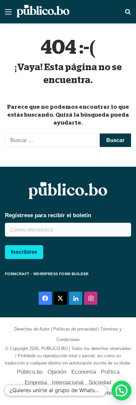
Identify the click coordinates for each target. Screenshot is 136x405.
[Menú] (8, 14)
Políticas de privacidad (75, 329)
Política (110, 372)
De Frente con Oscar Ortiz (54, 393)
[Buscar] (127, 14)
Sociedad (99, 382)
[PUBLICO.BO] (43, 12)
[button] (121, 390)
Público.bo (30, 372)
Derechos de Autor (32, 329)
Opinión (57, 372)
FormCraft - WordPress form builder (47, 274)
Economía (83, 372)
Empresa (36, 382)
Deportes (103, 393)
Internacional (68, 382)
